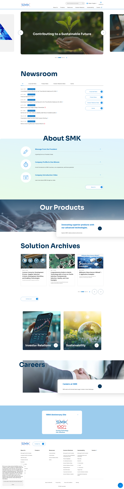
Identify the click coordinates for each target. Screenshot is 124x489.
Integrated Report (66, 467)
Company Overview (24, 459)
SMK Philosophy (24, 457)
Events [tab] (72, 83)
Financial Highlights (66, 458)
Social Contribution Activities (83, 471)
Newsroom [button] (70, 7)
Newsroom (52, 450)
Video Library (23, 473)
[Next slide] (103, 32)
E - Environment (80, 463)
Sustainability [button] (90, 7)
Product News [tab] (45, 83)
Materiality (79, 458)
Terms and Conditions (68, 482)
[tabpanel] (62, 106)
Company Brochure (24, 468)
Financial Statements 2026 (27, 96)
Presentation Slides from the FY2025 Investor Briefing (34, 118)
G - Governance (80, 467)
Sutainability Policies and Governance (82, 456)
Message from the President (46, 149)
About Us (93, 187)
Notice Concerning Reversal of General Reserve (32, 123)
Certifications (23, 466)
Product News (93, 97)
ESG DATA (79, 460)
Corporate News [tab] (32, 83)
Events (93, 108)
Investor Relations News (93, 102)
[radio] (55, 57)
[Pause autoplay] (66, 57)
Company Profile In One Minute (47, 162)
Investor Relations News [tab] (59, 83)
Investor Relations (68, 450)
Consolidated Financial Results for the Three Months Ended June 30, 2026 (38, 91)
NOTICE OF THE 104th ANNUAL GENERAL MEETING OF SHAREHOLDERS (38, 113)
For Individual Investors (67, 460)
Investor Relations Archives (68, 465)
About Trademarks (48, 482)
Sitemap (77, 482)
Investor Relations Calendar (68, 474)
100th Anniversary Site (56, 414)
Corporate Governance (67, 471)
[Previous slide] (20, 32)
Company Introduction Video (46, 175)
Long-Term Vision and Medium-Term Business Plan (69, 456)
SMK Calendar (23, 470)
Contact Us (37, 444)
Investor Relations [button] (79, 7)
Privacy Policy (58, 482)
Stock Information (66, 469)
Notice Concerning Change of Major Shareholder (32, 107)
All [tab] (22, 83)
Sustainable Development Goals (82, 475)
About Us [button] (55, 7)
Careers (98, 7)
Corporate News (93, 91)
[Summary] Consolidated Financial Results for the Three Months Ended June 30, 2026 (41, 102)
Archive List (29, 299)
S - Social (79, 465)
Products (62, 7)
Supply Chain (80, 469)
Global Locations (24, 464)
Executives (22, 462)
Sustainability (81, 450)
